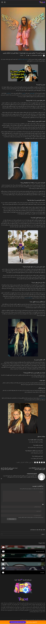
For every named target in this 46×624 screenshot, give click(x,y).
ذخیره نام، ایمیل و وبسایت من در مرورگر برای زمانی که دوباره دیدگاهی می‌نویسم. (30, 517)
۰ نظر (27, 55)
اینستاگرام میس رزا (28, 298)
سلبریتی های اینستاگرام (23, 59)
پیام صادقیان (42, 398)
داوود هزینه (32, 93)
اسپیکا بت (8, 93)
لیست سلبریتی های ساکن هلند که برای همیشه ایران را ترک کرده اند (9, 469)
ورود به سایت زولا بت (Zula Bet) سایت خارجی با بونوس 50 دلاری (37, 469)
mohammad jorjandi (36, 55)
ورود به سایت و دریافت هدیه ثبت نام (17, 622)
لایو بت (23, 93)
